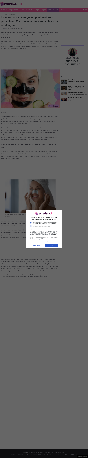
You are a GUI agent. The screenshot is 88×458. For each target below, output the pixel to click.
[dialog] (44, 229)
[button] (44, 229)
